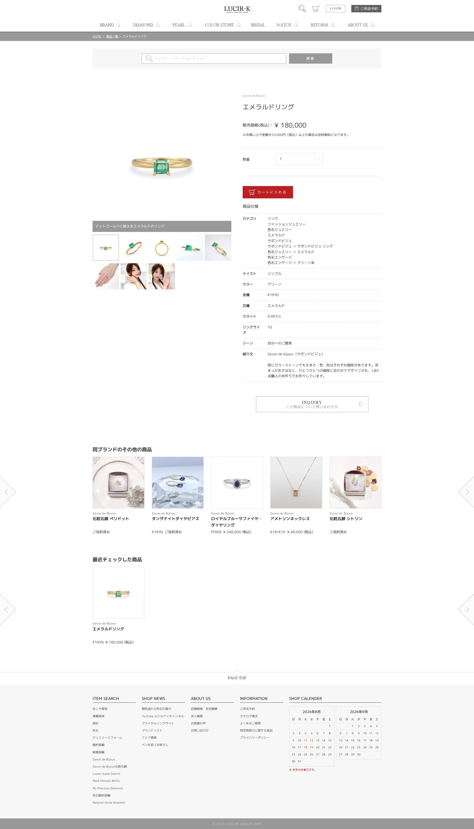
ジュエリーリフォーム (107, 737)
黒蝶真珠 (98, 716)
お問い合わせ (200, 730)
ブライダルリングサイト (158, 723)
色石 (96, 730)
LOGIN (335, 8)
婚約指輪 (98, 745)
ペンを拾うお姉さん (155, 745)
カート (316, 8)
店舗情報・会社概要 (204, 709)
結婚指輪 (98, 752)
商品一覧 (112, 36)
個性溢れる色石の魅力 (156, 709)
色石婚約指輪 (101, 795)
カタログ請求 (249, 716)
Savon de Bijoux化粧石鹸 (110, 766)
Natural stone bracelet (109, 802)
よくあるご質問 (250, 723)
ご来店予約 (369, 8)
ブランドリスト (152, 730)
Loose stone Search (106, 774)
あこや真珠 (100, 709)
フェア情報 (149, 737)
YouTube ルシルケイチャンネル (163, 716)
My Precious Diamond (108, 788)
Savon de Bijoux (104, 759)
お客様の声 (198, 723)
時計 (96, 723)
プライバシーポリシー (255, 737)
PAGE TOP (237, 678)
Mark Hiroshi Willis (106, 781)
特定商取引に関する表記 (256, 730)
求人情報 (197, 716)
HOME (97, 36)
